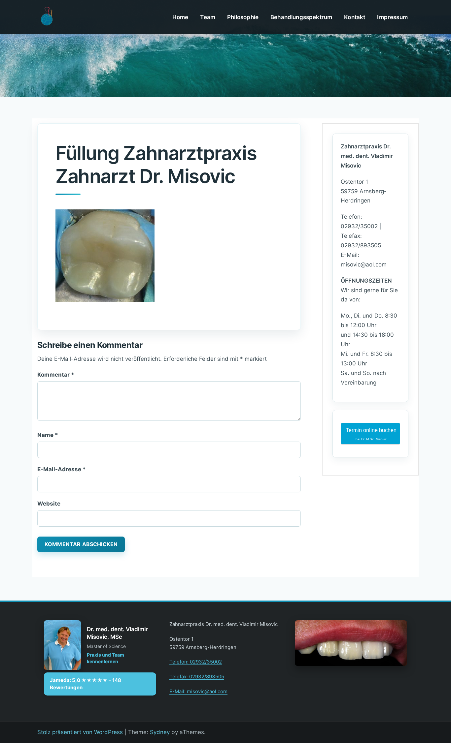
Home (180, 17)
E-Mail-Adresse (61, 469)
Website (48, 503)
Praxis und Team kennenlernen (105, 658)
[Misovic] (46, 17)
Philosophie (243, 17)
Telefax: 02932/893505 (196, 676)
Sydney (160, 732)
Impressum (392, 17)
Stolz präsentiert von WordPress (80, 732)
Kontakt (354, 17)
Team (207, 17)
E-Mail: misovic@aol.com (198, 691)
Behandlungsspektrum (301, 17)
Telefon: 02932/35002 (195, 662)
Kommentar (55, 374)
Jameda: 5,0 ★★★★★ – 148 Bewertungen (85, 684)
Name (47, 435)
